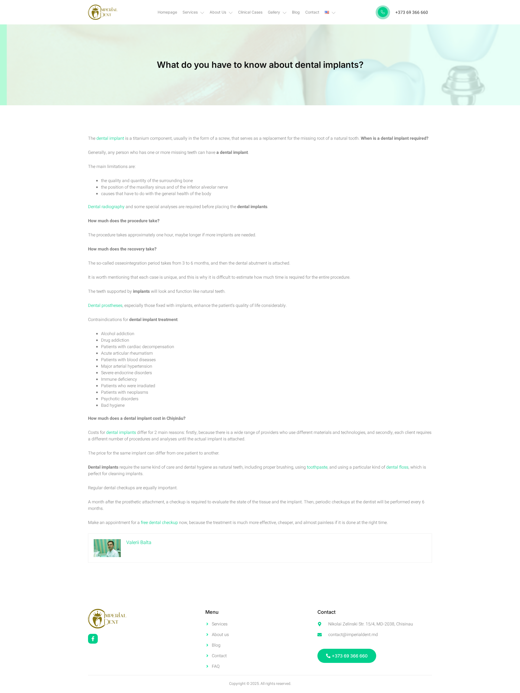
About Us (218, 12)
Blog (296, 12)
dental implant (110, 138)
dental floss (397, 467)
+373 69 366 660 (411, 12)
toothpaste (317, 467)
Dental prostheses (105, 305)
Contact (312, 12)
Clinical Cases (250, 12)
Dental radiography (107, 207)
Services (190, 12)
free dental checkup (159, 522)
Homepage (167, 12)
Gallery (274, 12)
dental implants (121, 432)
